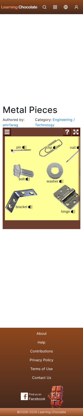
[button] (24, 147)
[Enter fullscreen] (75, 132)
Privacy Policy (41, 360)
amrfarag (10, 125)
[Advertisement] (41, 58)
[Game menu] (7, 132)
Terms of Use (41, 369)
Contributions (41, 351)
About (42, 333)
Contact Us (41, 377)
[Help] (67, 132)
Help (41, 342)
